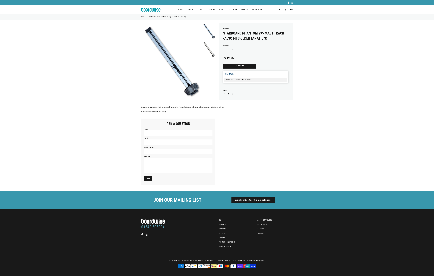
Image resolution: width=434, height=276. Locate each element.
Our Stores (262, 224)
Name (146, 129)
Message (147, 156)
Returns (222, 233)
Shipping (222, 229)
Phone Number (149, 147)
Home (143, 17)
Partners (261, 233)
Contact (222, 224)
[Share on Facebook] (224, 94)
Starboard (226, 28)
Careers (260, 229)
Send (148, 178)
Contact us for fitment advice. (214, 107)
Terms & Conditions (227, 242)
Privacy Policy (225, 246)
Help (220, 220)
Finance (222, 238)
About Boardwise (264, 220)
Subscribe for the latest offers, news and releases (253, 200)
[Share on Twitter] (228, 94)
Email (146, 138)
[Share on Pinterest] (233, 94)
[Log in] (285, 9)
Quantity (226, 46)
